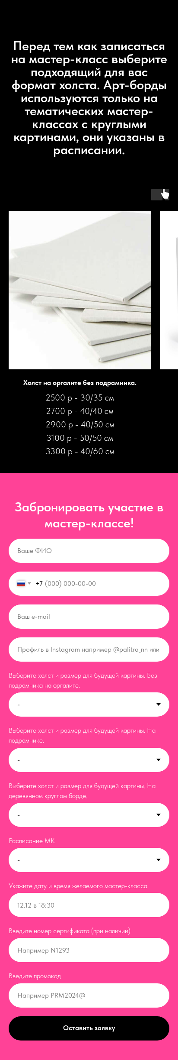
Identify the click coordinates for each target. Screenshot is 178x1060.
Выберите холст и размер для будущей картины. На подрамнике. (82, 735)
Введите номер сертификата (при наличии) (69, 931)
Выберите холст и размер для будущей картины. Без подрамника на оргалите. (83, 680)
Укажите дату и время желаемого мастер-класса (78, 886)
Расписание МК (32, 841)
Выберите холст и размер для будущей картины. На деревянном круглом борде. (82, 791)
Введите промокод (35, 976)
